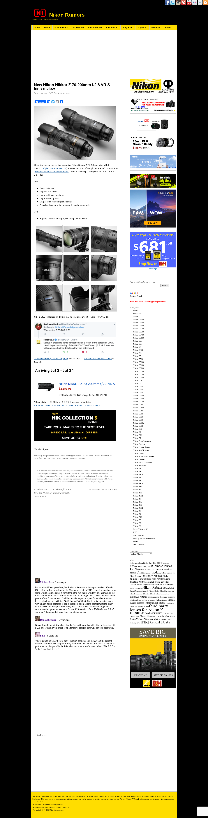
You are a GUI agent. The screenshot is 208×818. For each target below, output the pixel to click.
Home (37, 27)
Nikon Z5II (137, 486)
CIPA (157, 569)
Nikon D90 (137, 429)
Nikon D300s (138, 322)
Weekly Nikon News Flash (144, 538)
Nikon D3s (137, 340)
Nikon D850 (138, 425)
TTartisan (143, 616)
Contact (167, 27)
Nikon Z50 (137, 480)
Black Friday (143, 562)
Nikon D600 (138, 386)
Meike (165, 576)
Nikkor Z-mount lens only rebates (147, 578)
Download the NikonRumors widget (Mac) (47, 804)
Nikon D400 (138, 350)
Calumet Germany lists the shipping (51, 358)
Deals (135, 310)
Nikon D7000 (138, 395)
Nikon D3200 (138, 328)
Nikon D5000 (138, 362)
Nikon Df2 (137, 435)
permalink (38, 458)
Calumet (79, 405)
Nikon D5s (137, 380)
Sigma (171, 599)
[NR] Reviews (139, 544)
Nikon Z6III (138, 495)
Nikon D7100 (138, 398)
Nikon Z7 (137, 498)
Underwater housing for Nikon (158, 616)
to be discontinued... (153, 613)
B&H (47, 405)
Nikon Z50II (138, 483)
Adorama (38, 405)
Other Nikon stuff (140, 529)
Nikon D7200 (138, 401)
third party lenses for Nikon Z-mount (149, 609)
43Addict (156, 27)
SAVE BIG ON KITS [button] (163, 675)
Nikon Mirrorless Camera (143, 456)
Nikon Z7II (137, 504)
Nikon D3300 (138, 331)
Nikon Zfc (137, 523)
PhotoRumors (61, 27)
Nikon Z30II (138, 474)
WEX (64, 405)
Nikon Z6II (137, 492)
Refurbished (161, 599)
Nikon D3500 (138, 337)
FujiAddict (142, 27)
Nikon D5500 (138, 374)
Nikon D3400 (138, 334)
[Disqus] (76, 615)
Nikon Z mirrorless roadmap (160, 594)
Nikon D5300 (138, 371)
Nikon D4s (137, 353)
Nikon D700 (138, 392)
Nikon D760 (138, 410)
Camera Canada (92, 405)
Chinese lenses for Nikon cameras (151, 567)
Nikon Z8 (137, 511)
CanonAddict (112, 27)
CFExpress (164, 563)
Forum (47, 27)
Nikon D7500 (138, 407)
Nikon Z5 (137, 477)
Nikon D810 (138, 419)
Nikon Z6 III (154, 590)
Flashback (137, 313)
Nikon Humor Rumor (141, 447)
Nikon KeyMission (141, 450)
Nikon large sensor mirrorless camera (153, 584)
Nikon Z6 (137, 489)
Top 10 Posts (138, 535)
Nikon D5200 (138, 368)
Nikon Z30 (137, 471)
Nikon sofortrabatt (141, 591)
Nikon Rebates (153, 587)
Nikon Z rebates (138, 596)
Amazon (56, 405)
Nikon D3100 (138, 325)
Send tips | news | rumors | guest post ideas (148, 301)
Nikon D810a (138, 422)
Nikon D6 (137, 383)
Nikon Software (139, 465)
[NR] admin (42, 93)
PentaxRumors (95, 27)
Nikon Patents (139, 459)
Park (71, 405)
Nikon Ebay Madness (142, 441)
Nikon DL (137, 438)
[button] (153, 658)
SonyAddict (128, 27)
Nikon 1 (136, 316)
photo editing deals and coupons (161, 597)
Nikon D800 (138, 416)
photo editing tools (138, 600)
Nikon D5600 (138, 377)
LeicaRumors (78, 27)
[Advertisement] (76, 58)
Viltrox (140, 619)
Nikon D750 (138, 404)
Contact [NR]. (67, 807)
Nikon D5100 (138, 365)
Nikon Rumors (67, 15)
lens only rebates (152, 575)
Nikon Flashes (139, 444)
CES (158, 563)
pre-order (150, 599)
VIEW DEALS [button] (140, 675)
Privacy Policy (125, 799)
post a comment (78, 458)
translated (61, 168)
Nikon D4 (137, 347)
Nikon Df (137, 432)
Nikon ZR (137, 526)
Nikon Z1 (137, 468)
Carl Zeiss (152, 563)
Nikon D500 (138, 359)
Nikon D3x (137, 343)
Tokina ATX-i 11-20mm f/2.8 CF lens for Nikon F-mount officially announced (53, 493)
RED (135, 532)
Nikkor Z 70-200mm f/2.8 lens (87, 455)
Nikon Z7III (138, 508)
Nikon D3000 (138, 319)
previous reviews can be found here (52, 171)
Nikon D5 (137, 356)
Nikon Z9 (137, 514)
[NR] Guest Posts (155, 622)
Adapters (133, 562)
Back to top (42, 734)
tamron (133, 602)
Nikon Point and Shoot (142, 462)
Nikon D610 (138, 389)
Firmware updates (150, 572)
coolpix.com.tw (48, 168)
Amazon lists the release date (98, 358)
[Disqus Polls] (76, 539)
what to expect (160, 618)
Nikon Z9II (137, 517)
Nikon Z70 (137, 501)
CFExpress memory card (141, 566)
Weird (135, 541)
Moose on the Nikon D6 (103, 489)
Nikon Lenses (59, 455)
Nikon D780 (138, 413)
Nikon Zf (137, 520)
